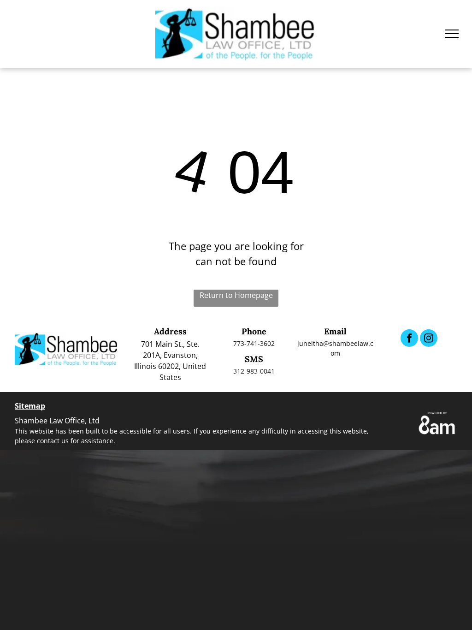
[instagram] (428, 339)
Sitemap (30, 406)
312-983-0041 (254, 371)
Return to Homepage (236, 295)
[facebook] (409, 339)
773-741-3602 (254, 343)
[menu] (452, 34)
